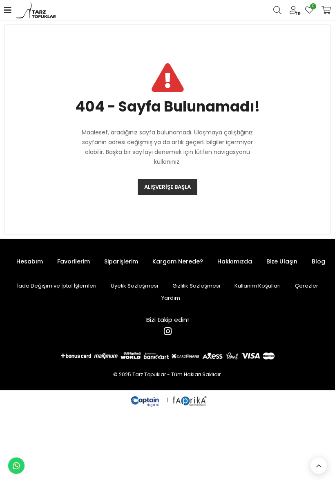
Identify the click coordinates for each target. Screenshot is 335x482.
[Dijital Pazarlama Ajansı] (146, 400)
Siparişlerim (121, 261)
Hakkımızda (234, 261)
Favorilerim (312, 7)
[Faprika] (190, 400)
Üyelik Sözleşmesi (134, 286)
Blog (318, 261)
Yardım (170, 298)
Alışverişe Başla (167, 187)
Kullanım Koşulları (257, 286)
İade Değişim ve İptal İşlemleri (56, 286)
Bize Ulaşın (281, 261)
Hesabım (29, 261)
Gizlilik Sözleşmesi (196, 286)
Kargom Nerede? (177, 261)
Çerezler (306, 286)
